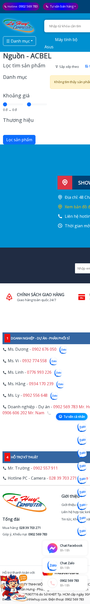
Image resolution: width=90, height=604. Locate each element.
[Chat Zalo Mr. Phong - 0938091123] (82, 505)
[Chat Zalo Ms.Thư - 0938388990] (82, 492)
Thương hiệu (18, 120)
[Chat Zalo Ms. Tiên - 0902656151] (82, 518)
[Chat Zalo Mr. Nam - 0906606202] (82, 466)
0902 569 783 (28, 6)
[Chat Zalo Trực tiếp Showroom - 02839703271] (82, 453)
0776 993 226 (39, 372)
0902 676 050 (44, 349)
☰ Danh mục (18, 41)
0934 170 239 (41, 384)
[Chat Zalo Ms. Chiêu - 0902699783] (82, 531)
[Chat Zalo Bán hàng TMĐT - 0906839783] (82, 440)
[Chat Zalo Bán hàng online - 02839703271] (82, 427)
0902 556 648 (35, 395)
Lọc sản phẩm (19, 139)
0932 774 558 (34, 361)
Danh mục (15, 77)
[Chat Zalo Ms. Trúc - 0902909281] (82, 479)
